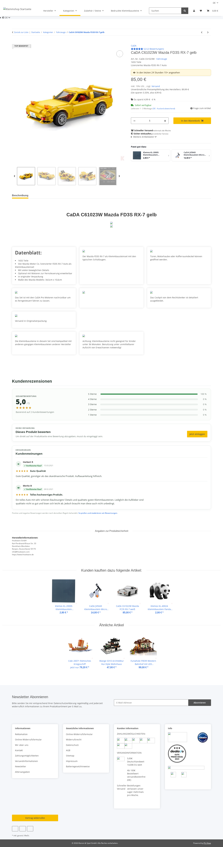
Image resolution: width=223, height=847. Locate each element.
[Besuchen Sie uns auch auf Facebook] (15, 828)
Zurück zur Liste (21, 32)
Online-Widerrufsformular (28, 739)
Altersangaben (22, 771)
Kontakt (19, 750)
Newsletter (20, 766)
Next (119, 176)
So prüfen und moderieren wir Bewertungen (97, 513)
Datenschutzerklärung (65, 703)
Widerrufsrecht (73, 739)
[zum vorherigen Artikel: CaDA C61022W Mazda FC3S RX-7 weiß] (202, 32)
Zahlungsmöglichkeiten (27, 755)
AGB (68, 750)
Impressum (72, 761)
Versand (156, 86)
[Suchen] (184, 10)
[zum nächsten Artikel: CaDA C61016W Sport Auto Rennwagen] (208, 32)
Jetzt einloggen (197, 434)
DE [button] (214, 2)
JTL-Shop (207, 843)
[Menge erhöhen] (165, 121)
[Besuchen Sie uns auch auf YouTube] (22, 828)
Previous (14, 176)
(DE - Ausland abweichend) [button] (163, 108)
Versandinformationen (26, 761)
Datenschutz (72, 745)
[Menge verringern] (134, 121)
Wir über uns (21, 745)
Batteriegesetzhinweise (78, 766)
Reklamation (21, 734)
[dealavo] (177, 753)
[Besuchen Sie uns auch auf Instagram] (30, 828)
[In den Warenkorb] (14, 42)
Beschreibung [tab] (20, 195)
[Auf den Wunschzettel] (119, 53)
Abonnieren (200, 702)
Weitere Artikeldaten (144, 136)
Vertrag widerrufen (35, 817)
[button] (194, 10)
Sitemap (70, 755)
